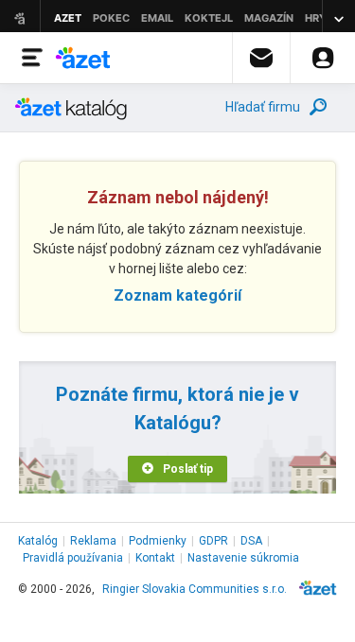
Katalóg (38, 540)
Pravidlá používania (73, 557)
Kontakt (155, 557)
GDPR (213, 540)
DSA (251, 540)
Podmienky (157, 540)
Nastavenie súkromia (243, 557)
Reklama (93, 540)
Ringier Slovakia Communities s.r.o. (194, 589)
